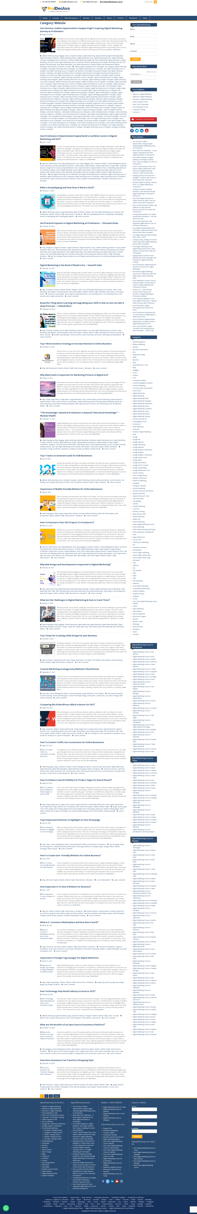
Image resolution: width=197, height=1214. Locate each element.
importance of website (91, 913)
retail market (96, 1018)
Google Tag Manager (52, 982)
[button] (6, 1208)
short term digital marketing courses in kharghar (103, 118)
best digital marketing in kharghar (96, 71)
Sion (65, 1206)
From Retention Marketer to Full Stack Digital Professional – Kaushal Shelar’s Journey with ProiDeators (144, 301)
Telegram (74, 290)
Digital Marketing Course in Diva (143, 780)
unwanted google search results (87, 811)
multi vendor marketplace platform (94, 949)
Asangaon (150, 1201)
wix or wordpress (93, 733)
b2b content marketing (115, 693)
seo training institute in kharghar (75, 118)
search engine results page (58, 811)
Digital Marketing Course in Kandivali (145, 903)
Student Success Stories (50, 1169)
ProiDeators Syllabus (118, 1197)
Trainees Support (109, 1133)
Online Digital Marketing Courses (65, 62)
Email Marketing (138, 427)
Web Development (108, 64)
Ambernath (112, 1201)
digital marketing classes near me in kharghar (73, 79)
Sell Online (66, 482)
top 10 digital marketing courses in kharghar (62, 125)
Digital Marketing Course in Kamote (144, 749)
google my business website (74, 913)
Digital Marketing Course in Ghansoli (145, 662)
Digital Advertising (89, 56)
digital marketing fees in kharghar (107, 92)
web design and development (112, 335)
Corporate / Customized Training (53, 1117)
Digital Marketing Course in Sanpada (145, 672)
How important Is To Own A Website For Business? (65, 886)
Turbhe (126, 1204)
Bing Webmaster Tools (72, 163)
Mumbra (133, 1201)
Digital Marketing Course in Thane (144, 765)
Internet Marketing (101, 60)
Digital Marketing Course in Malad (144, 906)
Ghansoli (118, 1204)
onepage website (108, 846)
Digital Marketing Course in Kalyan (144, 768)
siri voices (111, 1087)
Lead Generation (61, 402)
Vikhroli (79, 1204)
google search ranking (56, 809)
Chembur (64, 1201)
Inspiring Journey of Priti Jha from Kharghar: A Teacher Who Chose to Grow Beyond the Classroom (144, 178)
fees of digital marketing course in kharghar (80, 101)
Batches (98, 18)
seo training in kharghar (56, 118)
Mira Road (87, 1199)
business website (92, 911)
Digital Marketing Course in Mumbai (144, 1034)
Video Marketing (67, 172)
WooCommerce (52, 67)
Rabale (86, 1206)
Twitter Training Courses (52, 1134)
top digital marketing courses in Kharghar (97, 127)
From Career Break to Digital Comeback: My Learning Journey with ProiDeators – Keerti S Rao (143, 328)
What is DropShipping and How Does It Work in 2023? (67, 187)
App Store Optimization (49, 163)
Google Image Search (102, 166)
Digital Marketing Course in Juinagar (144, 677)
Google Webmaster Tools (70, 168)
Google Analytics (90, 166)
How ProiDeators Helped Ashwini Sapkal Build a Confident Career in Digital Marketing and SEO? (144, 321)
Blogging (61, 56)
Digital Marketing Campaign (79, 589)
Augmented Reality (67, 212)
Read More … (117, 50)
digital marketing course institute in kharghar (67, 84)
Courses (56, 18)
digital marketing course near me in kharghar (98, 84)
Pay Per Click (88, 250)
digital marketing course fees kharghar (68, 82)
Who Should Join (71, 18)
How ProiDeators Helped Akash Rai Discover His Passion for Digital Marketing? (144, 267)
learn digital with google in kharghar (64, 110)
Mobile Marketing (108, 402)
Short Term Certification (141, 104)
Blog (56, 56)
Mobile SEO (51, 250)
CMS (91, 163)
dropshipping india (52, 216)
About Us (45, 1147)
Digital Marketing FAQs (49, 1173)
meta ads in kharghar (54, 112)
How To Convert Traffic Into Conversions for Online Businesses (72, 742)
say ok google (91, 1087)
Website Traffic (107, 172)
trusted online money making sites (59, 773)
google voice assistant (53, 1087)
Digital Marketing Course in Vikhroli (144, 983)
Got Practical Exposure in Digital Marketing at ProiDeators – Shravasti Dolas (79, 223)
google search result (70, 809)
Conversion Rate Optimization (99, 480)
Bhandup (148, 1199)
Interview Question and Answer (66, 444)
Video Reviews (47, 1171)
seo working (104, 256)
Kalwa (126, 1201)
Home (45, 18)
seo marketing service (111, 294)
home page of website (84, 846)
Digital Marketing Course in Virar (143, 978)
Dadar (133, 1199)
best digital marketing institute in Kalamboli (93, 174)
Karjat (55, 1204)
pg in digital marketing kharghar (98, 114)
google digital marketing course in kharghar (100, 105)
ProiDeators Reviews (83, 62)
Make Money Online (83, 444)
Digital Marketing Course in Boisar (144, 1017)
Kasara (62, 1204)
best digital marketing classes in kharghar (61, 69)
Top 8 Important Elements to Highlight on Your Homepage (70, 820)
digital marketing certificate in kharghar (95, 75)
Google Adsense (138, 442)
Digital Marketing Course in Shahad (144, 822)
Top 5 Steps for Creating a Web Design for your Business (68, 635)
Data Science (137, 391)
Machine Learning (115, 248)
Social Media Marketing (64, 64)
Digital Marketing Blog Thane (73, 1208)
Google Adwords (138, 447)
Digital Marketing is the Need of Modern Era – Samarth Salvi (71, 265)
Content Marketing (46, 166)
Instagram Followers (59, 248)
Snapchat (136, 583)
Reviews (86, 18)
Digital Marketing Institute (102, 58)
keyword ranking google (111, 809)
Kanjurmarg (71, 1204)
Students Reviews (95, 64)
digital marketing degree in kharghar (83, 92)
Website (117, 64)
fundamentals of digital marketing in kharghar (77, 103)
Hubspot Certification (140, 478)
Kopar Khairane (108, 1204)
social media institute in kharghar (95, 120)
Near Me (126, 1199)
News (145, 18)
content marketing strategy (77, 696)
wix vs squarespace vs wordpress (110, 733)
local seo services (75, 335)
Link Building (111, 168)
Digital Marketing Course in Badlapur (145, 798)
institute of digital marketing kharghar (72, 108)
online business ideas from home (91, 771)
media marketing (87, 335)
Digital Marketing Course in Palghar (144, 1022)
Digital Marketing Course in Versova (144, 913)
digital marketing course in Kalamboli (87, 176)
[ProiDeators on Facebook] (103, 1181)
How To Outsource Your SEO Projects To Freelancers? (67, 522)
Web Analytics (77, 172)
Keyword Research (114, 60)
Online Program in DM (140, 102)
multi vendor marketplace (74, 949)
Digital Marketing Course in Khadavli (145, 795)
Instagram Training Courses (53, 1132)
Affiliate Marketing (48, 56)
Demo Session (47, 1150)
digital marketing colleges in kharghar (101, 79)
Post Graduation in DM (140, 107)
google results (117, 807)
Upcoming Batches (48, 1163)
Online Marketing (61, 250)
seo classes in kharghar (111, 116)
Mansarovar (150, 1206)
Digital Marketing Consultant (142, 409)
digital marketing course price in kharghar (71, 86)
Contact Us (136, 112)
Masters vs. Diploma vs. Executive (57, 1199)
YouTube (68, 67)
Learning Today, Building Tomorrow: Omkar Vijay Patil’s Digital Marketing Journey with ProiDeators (145, 242)
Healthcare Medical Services (112, 1167)
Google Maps (114, 166)
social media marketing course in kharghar (62, 123)
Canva (67, 56)
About (109, 18)
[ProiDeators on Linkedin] (112, 1181)
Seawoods (94, 1206)
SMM (53, 591)
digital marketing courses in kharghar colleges (106, 88)
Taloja (133, 1204)
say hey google (81, 1087)
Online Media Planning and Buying (63, 404)
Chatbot (135, 375)
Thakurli (111, 1206)
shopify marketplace (113, 949)
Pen (71, 1206)
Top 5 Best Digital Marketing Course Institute (105, 212)
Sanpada (148, 1204)
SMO (57, 591)
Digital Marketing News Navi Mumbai (121, 1208)
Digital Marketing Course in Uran (143, 732)
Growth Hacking (91, 399)
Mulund (103, 1201)
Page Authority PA (77, 250)
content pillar (91, 696)
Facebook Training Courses (53, 1130)
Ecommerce (64, 60)
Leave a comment (83, 216)
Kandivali (56, 1201)
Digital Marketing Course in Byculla (144, 1007)
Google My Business (139, 463)
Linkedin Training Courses (52, 1137)
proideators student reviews (92, 449)
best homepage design (117, 844)
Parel (92, 1204)
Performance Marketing (140, 542)
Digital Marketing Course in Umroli (144, 1019)
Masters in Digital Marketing (142, 94)
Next (56, 1096)
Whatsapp (43, 67)
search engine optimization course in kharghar (88, 116)
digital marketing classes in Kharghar (106, 77)
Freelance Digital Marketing (77, 60)
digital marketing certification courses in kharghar (77, 77)
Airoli (98, 1204)
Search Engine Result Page (100, 170)
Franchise (45, 1158)
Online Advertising (94, 627)
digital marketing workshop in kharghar (82, 99)
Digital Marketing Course (85, 58)
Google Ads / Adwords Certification (53, 1124)
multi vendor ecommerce (57, 949)
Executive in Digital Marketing (142, 99)
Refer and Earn (87, 1197)
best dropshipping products (95, 214)
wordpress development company (74, 915)
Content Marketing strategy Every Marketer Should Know (69, 669)
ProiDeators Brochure (101, 1197)
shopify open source (81, 1053)
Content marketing (46, 696)
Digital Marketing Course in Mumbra (145, 783)
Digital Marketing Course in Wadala (144, 729)
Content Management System (116, 163)
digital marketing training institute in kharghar (101, 97)
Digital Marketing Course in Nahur (144, 888)
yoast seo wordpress (64, 735)
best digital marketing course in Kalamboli (64, 174)
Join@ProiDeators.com (69, 2)
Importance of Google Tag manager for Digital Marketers (69, 958)
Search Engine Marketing (107, 62)
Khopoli (48, 1204)
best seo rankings (56, 256)
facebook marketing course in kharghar (52, 101)
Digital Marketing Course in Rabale (144, 659)
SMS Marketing (51, 64)
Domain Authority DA (59, 166)
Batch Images (46, 1152)
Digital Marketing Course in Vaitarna (144, 980)
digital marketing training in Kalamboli (63, 179)
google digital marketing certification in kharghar (69, 105)
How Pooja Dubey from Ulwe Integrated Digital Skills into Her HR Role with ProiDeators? (144, 223)
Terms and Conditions (60, 1197)
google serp (99, 809)
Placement (133, 18)
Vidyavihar (58, 1206)
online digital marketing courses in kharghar (76, 112)
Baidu (134, 357)
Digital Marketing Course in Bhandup (145, 900)
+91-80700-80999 (49, 2)
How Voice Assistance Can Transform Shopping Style (67, 1060)
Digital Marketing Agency (111, 1139)
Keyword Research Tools (98, 168)
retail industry (86, 1018)
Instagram (49, 248)
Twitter (115, 290)
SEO (121, 62)
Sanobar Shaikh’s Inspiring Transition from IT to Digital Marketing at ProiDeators (145, 184)
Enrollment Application (110, 1130)
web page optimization (116, 256)
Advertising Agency (48, 440)
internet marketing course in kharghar (98, 108)
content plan (100, 696)
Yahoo (42, 294)
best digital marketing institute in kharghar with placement (73, 73)
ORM (69, 250)
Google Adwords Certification (86, 442)
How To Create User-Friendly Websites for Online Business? (70, 855)
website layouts (52, 849)
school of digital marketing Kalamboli (89, 179)
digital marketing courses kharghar (59, 92)
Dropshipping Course (53, 60)
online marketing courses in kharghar (75, 114)
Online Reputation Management (143, 532)
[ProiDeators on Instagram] (121, 1181)
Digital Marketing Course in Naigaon (145, 966)
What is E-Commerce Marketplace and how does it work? (69, 922)
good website (71, 846)
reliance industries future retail (59, 1018)
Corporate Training (139, 109)
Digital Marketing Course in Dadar (144, 995)
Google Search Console (53, 168)
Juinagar (140, 1204)
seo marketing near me (95, 294)
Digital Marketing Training (141, 416)
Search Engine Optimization (82, 170)
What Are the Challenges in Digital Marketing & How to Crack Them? (75, 600)
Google (81, 166)
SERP (47, 172)
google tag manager (117, 982)
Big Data (136, 360)
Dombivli (96, 1199)
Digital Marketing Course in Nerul (144, 679)
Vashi (111, 1199)
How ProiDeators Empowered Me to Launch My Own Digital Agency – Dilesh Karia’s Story (144, 314)
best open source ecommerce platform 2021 (65, 1051)
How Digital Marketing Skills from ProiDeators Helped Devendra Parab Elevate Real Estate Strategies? (145, 230)
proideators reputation (60, 449)
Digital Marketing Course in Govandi (144, 708)
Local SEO (50, 62)
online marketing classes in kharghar (103, 112)
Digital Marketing (101, 56)
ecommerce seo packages (56, 294)
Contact (120, 18)
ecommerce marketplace (107, 947)
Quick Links (149, 2)
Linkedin (135, 504)
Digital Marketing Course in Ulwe (143, 751)
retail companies (75, 1018)
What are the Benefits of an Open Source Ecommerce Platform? (72, 1024)
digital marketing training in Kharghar (72, 97)
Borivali (140, 1199)
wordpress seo (52, 735)
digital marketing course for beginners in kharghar (98, 82)
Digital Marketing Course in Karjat (144, 815)
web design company (105, 913)
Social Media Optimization (81, 64)
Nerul (89, 1201)
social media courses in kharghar (73, 120)
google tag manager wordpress (50, 984)
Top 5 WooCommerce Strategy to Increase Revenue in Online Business (76, 343)
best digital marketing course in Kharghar (89, 69)
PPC (134, 545)
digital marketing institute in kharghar (74, 95)
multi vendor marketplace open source (107, 1051)
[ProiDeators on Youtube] (117, 1181)
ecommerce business (110, 769)
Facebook (49, 442)
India (72, 1199)
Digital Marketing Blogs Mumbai (96, 1208)
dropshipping (109, 214)
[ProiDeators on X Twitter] (108, 1181)
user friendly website (103, 880)
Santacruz (78, 1206)
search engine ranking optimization (76, 294)
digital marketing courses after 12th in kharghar (101, 86)
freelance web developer (62, 335)
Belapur (104, 1199)
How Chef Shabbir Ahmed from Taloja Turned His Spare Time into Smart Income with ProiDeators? (144, 200)
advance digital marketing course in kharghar (89, 67)
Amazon (57, 212)
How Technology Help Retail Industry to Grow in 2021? (68, 991)
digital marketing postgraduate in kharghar (102, 95)
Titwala (72, 1201)
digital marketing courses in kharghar (78, 88)
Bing (63, 163)
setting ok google (102, 1087)
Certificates (46, 1143)
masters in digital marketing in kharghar (89, 110)
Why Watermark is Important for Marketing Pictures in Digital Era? (74, 375)
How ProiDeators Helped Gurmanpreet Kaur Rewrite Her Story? (143, 308)
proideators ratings (46, 449)
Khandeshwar (48, 1206)
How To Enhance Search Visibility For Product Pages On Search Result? (76, 780)
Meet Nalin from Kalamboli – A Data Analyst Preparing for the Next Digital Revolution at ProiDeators (145, 153)
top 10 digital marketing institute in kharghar (93, 125)
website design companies (55, 915)
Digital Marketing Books (115, 56)
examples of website (60, 846)
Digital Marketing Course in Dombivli (145, 773)
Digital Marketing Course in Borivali (144, 942)
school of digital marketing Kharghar (60, 116)
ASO (59, 163)
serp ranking (72, 811)
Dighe (124, 1206)
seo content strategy (111, 696)
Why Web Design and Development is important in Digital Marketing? (75, 564)
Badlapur (141, 1201)
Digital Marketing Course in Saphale (144, 1029)
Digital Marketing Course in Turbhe (144, 669)
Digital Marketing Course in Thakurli (144, 770)
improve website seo (69, 256)
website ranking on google (106, 811)
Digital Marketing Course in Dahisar (144, 954)
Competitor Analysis (76, 56)
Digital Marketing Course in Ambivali (145, 820)
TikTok (80, 290)
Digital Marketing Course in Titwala (144, 817)
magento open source (87, 1051)
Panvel (96, 1201)
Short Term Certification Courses (53, 1115)
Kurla (86, 1204)
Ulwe (118, 1206)
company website (103, 911)
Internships (45, 1167)
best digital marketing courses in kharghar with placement (65, 71)
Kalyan (79, 1199)
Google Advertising (82, 627)
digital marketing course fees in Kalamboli (61, 176)
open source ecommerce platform (63, 1053)
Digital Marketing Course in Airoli (143, 657)
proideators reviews (75, 449)
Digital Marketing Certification (50, 58)
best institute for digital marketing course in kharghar (64, 75)
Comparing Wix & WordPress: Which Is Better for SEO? (67, 704)
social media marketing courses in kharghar (91, 123)
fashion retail (44, 1018)
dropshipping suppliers (66, 216)
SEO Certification (47, 1122)
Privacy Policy (74, 1197)
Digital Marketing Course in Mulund (144, 886)
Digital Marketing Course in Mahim (144, 879)
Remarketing (94, 62)
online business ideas (73, 771)
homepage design (97, 846)
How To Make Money (87, 551)
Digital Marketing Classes (68, 58)
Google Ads (90, 60)
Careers (44, 1160)
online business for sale (57, 771)
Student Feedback (139, 591)
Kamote (103, 1206)
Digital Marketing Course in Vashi (144, 674)
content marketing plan (60, 696)
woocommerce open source (97, 1053)
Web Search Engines (89, 172)
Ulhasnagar (81, 1201)
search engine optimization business (88, 256)
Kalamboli (132, 1206)
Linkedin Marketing (102, 248)
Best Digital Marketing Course (111, 2)
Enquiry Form (107, 1128)
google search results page (86, 809)
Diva (119, 1201)
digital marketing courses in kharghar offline (78, 90)
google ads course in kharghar (103, 103)
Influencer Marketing (139, 481)
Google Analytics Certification (142, 455)
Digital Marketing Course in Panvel (144, 701)
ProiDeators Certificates (136, 1197)
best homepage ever (46, 846)
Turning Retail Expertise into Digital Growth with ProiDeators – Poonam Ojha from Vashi (145, 216)
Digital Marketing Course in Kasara (144, 788)
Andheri (117, 1199)
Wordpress (61, 67)
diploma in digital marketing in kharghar (109, 99)
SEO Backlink (117, 404)
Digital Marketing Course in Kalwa (144, 785)
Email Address (136, 74)
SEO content (98, 335)
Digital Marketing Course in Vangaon (145, 1014)
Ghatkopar (47, 1201)
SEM (117, 62)
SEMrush (112, 170)
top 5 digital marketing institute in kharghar (68, 127)
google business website (57, 913)
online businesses (108, 771)
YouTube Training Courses (53, 1139)
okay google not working (68, 1087)
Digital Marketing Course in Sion (143, 1032)
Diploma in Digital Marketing (142, 97)
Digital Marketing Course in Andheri (144, 920)
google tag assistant (103, 982)
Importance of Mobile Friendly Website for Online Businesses (71, 489)
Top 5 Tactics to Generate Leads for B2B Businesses (66, 455)
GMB (76, 166)
